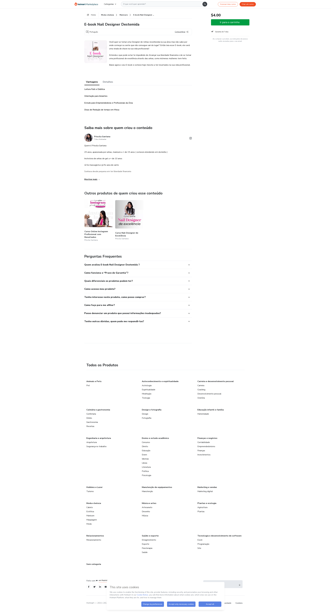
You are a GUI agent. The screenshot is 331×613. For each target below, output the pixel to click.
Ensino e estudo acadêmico (155, 438)
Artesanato (147, 507)
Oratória (201, 397)
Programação (203, 544)
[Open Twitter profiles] (94, 587)
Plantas (201, 511)
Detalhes (108, 81)
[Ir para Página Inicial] (87, 4)
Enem (144, 454)
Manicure (90, 515)
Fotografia (146, 418)
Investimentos (203, 454)
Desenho (146, 511)
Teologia (146, 397)
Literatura (146, 467)
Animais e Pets (93, 381)
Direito (145, 446)
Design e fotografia (151, 409)
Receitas (90, 426)
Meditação (146, 393)
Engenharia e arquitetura (98, 438)
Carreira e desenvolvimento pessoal (215, 381)
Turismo (90, 491)
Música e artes (149, 503)
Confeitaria (91, 413)
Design (145, 413)
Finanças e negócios (207, 438)
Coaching (201, 389)
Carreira (200, 385)
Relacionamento (93, 540)
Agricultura (202, 507)
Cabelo (89, 507)
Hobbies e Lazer (94, 487)
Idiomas (145, 458)
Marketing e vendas (207, 487)
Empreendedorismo (206, 446)
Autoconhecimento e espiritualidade (160, 381)
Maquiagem (91, 519)
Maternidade (203, 413)
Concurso (146, 442)
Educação (146, 450)
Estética (90, 511)
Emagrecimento (149, 540)
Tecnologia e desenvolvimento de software (219, 535)
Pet (88, 385)
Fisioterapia (147, 548)
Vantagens (92, 81)
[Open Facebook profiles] (89, 587)
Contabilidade (203, 442)
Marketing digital (205, 491)
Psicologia (146, 475)
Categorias (109, 4)
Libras (144, 463)
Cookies (239, 603)
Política (145, 471)
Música (145, 515)
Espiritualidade (148, 389)
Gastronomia (92, 422)
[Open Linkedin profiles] (100, 587)
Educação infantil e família (210, 409)
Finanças (201, 450)
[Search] (204, 4)
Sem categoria (93, 564)
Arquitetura (91, 442)
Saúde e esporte (150, 535)
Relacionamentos (95, 535)
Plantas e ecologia (206, 503)
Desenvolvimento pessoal (209, 393)
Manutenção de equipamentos (157, 487)
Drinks (89, 418)
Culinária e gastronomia (98, 409)
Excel (199, 540)
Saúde (145, 552)
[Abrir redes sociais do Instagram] (190, 138)
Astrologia (147, 385)
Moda (89, 523)
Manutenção (147, 491)
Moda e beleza (93, 503)
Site (199, 548)
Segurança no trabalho (96, 446)
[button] (135, 264)
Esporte (145, 544)
